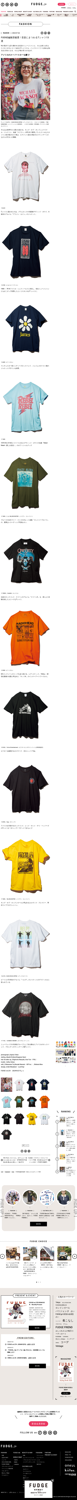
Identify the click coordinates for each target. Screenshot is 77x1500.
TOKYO (16, 1460)
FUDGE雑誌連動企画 (61, 1305)
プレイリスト (26, 1480)
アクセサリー (74, 15)
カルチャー (26, 1469)
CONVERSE (65, 1336)
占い (73, 1311)
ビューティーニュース (28, 1457)
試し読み (66, 1393)
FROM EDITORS (69, 1457)
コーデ (65, 1342)
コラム (24, 1476)
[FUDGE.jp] (38, 4)
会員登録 (61, 4)
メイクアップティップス (29, 1462)
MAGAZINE (59, 11)
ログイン (72, 4)
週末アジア (26, 1478)
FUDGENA (45, 11)
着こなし (68, 1321)
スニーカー (58, 1321)
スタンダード (59, 15)
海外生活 (39, 1464)
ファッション (40, 1455)
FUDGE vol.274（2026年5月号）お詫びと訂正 (21, 1344)
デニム (65, 1324)
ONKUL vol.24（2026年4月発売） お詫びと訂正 (21, 1358)
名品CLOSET (6, 15)
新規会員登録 (38, 1423)
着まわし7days (67, 15)
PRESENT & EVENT (68, 11)
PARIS (15, 1462)
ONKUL (57, 1343)
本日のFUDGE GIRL (20, 15)
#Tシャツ (25, 1146)
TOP (2, 1172)
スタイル (59, 1324)
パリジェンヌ (62, 1311)
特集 (0, 15)
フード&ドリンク (27, 1473)
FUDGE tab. (10, 11)
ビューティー (40, 1457)
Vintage (59, 1346)
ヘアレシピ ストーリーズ (29, 1460)
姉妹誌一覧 (68, 1455)
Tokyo (58, 1302)
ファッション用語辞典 (50, 15)
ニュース (12, 15)
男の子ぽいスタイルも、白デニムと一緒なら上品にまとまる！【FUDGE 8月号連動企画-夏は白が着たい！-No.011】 (15, 1160)
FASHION (3, 11)
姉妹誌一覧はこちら (65, 1396)
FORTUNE (52, 11)
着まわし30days (60, 1339)
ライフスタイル (27, 1471)
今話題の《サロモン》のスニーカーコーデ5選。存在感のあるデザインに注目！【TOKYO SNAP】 (38, 1160)
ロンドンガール (63, 1307)
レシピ (38, 1460)
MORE (37, 1328)
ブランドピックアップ (39, 15)
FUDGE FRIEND (29, 15)
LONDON (16, 1464)
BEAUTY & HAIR (27, 11)
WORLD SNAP (18, 11)
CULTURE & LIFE (37, 11)
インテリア (70, 1339)
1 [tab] (36, 1282)
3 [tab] (40, 1282)
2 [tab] (38, 1282)
